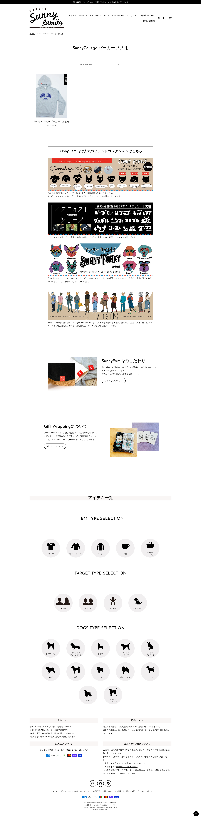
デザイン (83, 15)
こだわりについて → (113, 380)
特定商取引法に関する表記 (125, 791)
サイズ (106, 15)
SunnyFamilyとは (120, 15)
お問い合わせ (149, 21)
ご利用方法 (144, 15)
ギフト (133, 15)
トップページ (52, 791)
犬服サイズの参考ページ (126, 766)
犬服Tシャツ (95, 15)
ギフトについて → (55, 446)
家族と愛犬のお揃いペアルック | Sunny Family (103, 802)
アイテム (73, 15)
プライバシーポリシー (145, 791)
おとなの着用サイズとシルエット (131, 763)
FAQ (153, 15)
